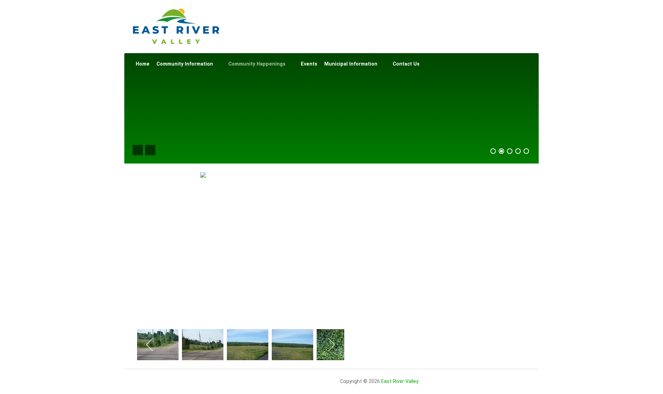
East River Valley (400, 381)
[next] (331, 344)
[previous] (150, 344)
